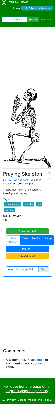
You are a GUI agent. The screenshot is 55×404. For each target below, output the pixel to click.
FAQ (3, 399)
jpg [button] (39, 204)
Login (16, 8)
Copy (43, 269)
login (40, 360)
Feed (46, 399)
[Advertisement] (27, 58)
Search (33, 19)
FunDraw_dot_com (17, 179)
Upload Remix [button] (27, 255)
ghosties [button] (29, 204)
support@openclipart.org (28, 391)
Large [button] (48, 238)
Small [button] (25, 238)
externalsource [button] (12, 204)
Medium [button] (36, 238)
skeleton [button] (9, 210)
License (21, 399)
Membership (35, 399)
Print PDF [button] (27, 248)
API (52, 399)
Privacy (11, 399)
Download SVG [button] (27, 231)
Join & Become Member (37, 8)
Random (46, 19)
